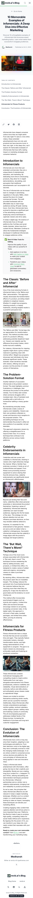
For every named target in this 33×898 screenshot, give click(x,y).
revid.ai (22, 881)
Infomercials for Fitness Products (13, 104)
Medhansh (9, 47)
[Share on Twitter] (9, 124)
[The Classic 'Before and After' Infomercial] (2, 278)
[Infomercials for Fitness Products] (2, 625)
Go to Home (18, 11)
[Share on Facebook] (14, 124)
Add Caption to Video (20, 254)
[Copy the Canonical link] (3, 124)
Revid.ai (16, 832)
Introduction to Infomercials (11, 84)
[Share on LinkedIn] (19, 124)
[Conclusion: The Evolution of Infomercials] (2, 728)
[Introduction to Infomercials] (2, 159)
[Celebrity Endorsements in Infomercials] (2, 445)
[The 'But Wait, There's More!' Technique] (2, 543)
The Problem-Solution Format (11, 92)
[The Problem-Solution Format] (2, 373)
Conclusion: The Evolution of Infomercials (16, 108)
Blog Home (12, 881)
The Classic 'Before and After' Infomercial (16, 88)
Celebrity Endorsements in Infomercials (15, 96)
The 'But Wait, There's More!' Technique (15, 100)
